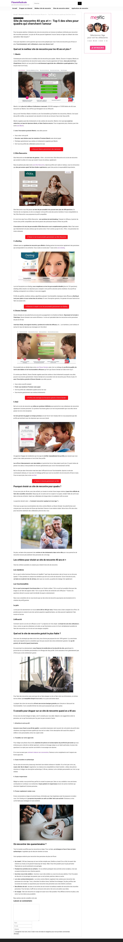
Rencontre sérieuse (24, 14)
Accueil (14, 8)
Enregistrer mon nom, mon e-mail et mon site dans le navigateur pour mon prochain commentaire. (42, 931)
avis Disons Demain (42, 367)
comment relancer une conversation (38, 752)
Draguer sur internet (25, 8)
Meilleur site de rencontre (43, 8)
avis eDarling (61, 248)
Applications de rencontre (80, 8)
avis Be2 (34, 475)
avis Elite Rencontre (39, 165)
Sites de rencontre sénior (61, 8)
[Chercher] (80, 3)
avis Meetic (20, 125)
